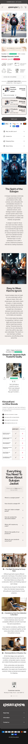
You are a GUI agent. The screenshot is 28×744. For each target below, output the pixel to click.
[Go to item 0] (4, 41)
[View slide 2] (13, 696)
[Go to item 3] (16, 41)
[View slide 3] (15, 696)
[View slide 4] (17, 696)
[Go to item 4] (22, 41)
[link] (14, 560)
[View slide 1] (11, 696)
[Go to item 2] (10, 41)
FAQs (16, 488)
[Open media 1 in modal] (23, 15)
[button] (14, 91)
